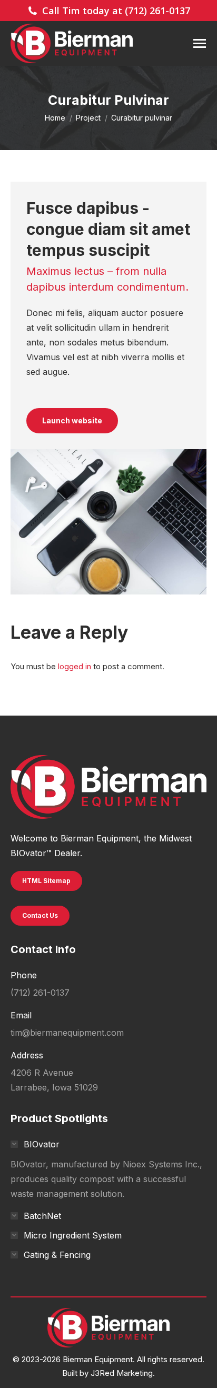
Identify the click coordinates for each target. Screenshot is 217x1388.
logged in (74, 666)
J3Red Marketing (122, 1373)
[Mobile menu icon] (199, 43)
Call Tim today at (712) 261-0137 (116, 10)
